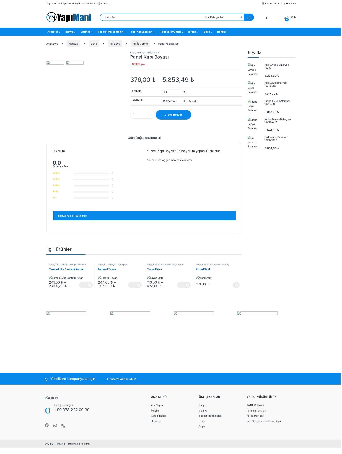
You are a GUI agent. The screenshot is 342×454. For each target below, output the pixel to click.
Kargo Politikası (255, 415)
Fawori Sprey (222, 264)
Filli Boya (115, 43)
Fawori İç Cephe (175, 264)
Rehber (221, 31)
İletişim (155, 410)
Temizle (193, 101)
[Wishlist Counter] (275, 17)
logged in (167, 160)
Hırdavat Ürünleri (170, 31)
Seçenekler (86, 285)
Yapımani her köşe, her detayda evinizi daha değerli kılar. (77, 3)
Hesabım (291, 3)
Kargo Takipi (272, 3)
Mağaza (73, 43)
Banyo (69, 31)
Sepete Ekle (175, 114)
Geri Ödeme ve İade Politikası (264, 421)
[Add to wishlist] (197, 115)
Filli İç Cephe (140, 43)
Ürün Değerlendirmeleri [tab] (144, 138)
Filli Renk (137, 100)
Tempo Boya (62, 264)
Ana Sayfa (52, 43)
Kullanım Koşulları (256, 410)
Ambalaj (137, 90)
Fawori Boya (159, 264)
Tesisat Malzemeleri (110, 31)
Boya (207, 31)
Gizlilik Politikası (255, 405)
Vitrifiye (85, 31)
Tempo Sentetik (78, 264)
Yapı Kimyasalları (141, 31)
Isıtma (192, 31)
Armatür (52, 31)
